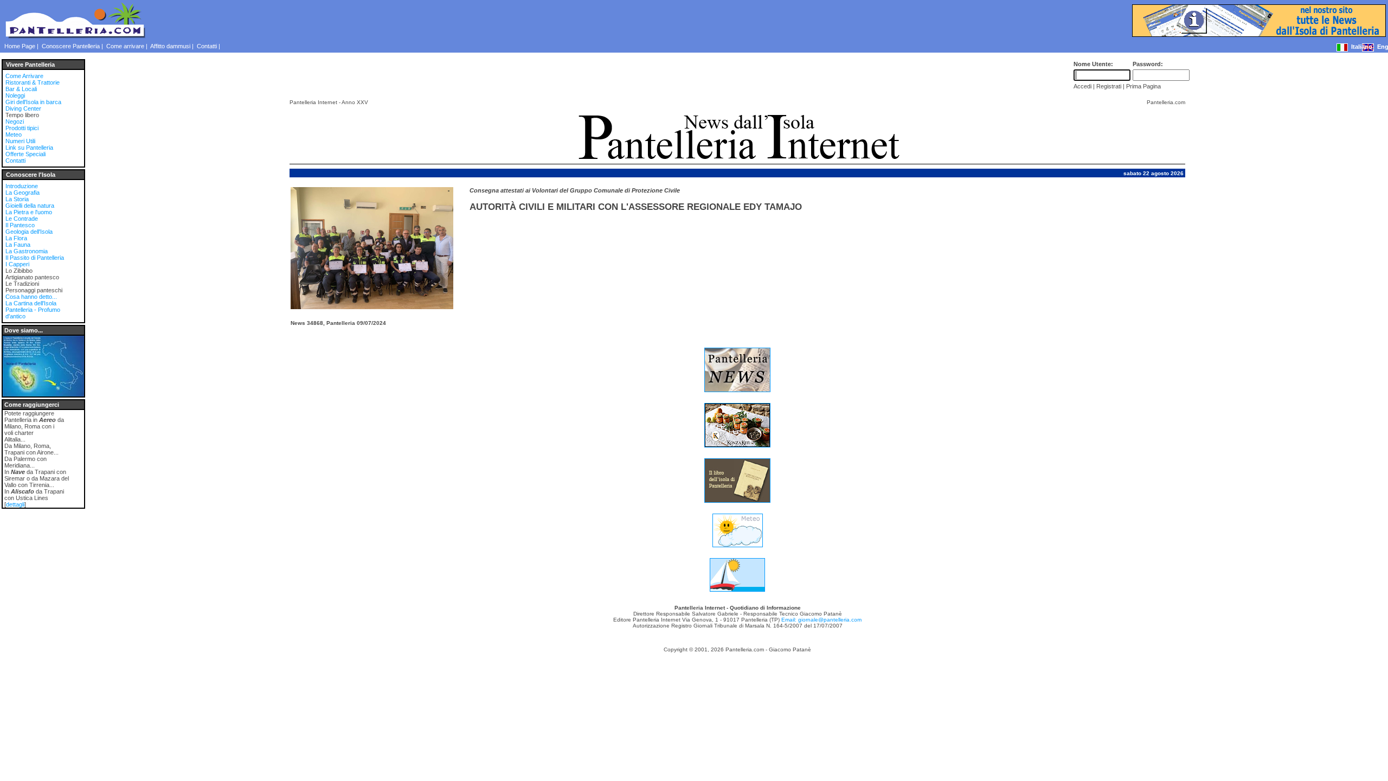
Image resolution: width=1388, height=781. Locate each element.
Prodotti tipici (21, 128)
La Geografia (22, 192)
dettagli (15, 504)
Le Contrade (21, 218)
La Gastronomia (26, 251)
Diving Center (23, 108)
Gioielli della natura (29, 205)
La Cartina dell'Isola (30, 303)
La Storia (17, 199)
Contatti (207, 46)
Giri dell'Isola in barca (33, 102)
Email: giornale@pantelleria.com (821, 620)
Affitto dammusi (170, 46)
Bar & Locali (21, 89)
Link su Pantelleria (29, 147)
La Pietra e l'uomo (28, 212)
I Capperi (17, 264)
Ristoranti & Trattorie (32, 82)
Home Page (19, 46)
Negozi (14, 121)
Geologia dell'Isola (29, 231)
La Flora (16, 238)
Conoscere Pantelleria (71, 46)
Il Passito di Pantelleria (34, 257)
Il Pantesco (20, 225)
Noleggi (15, 95)
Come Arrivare (24, 76)
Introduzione (21, 186)
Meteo (13, 134)
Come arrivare (125, 46)
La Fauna (17, 244)
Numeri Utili (20, 141)
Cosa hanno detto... (31, 296)
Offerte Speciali (25, 154)
